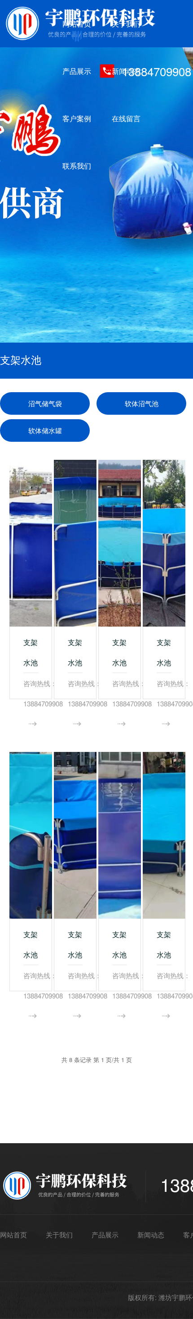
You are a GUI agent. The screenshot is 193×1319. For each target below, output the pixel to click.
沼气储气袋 (45, 403)
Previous (15, 171)
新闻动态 (126, 71)
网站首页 (76, 23)
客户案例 (76, 118)
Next (177, 171)
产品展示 (76, 71)
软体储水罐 (45, 430)
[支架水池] (30, 543)
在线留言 (126, 118)
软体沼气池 (141, 403)
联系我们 (76, 165)
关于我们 (126, 23)
